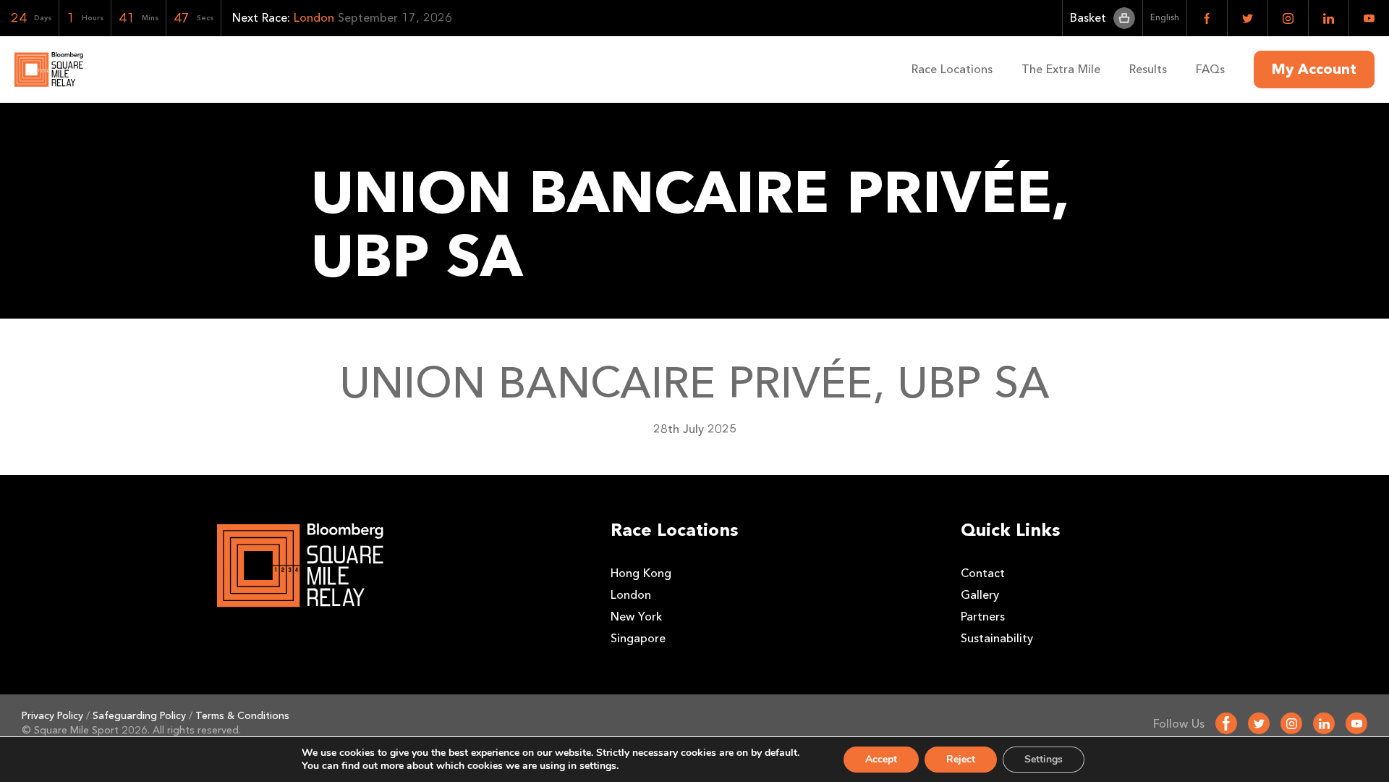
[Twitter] (1259, 723)
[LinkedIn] (1324, 723)
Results (1148, 69)
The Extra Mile (1060, 69)
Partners (983, 616)
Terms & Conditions (242, 716)
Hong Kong (641, 573)
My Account (1314, 69)
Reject (960, 759)
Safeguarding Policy (139, 716)
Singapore (638, 638)
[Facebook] (1226, 723)
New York (636, 616)
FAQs (1210, 69)
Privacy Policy (52, 716)
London (631, 594)
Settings (1043, 759)
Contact (983, 573)
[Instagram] (1291, 723)
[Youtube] (1356, 723)
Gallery (980, 594)
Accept (881, 759)
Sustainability (997, 638)
